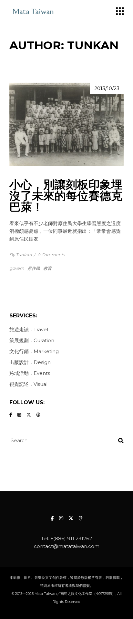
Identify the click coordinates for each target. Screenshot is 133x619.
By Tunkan (20, 254)
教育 (47, 268)
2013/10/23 (106, 88)
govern (16, 268)
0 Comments (51, 254)
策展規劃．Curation (31, 340)
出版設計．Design (30, 362)
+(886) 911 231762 (71, 538)
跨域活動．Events (29, 373)
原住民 (33, 268)
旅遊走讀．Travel (28, 329)
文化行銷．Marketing (34, 351)
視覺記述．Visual (28, 384)
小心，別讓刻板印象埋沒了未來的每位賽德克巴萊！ (65, 196)
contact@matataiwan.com (66, 546)
